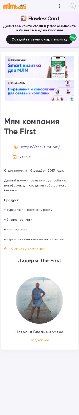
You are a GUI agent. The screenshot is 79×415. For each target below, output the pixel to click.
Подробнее (39, 340)
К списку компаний (27, 249)
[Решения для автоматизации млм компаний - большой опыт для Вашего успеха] (39, 67)
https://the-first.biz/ (40, 147)
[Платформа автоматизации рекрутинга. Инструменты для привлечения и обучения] (39, 90)
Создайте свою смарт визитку (39, 39)
